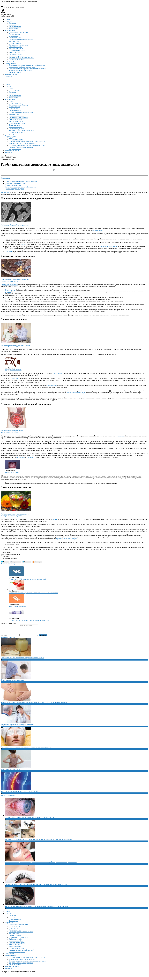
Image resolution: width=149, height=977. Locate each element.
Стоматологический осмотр (18, 32)
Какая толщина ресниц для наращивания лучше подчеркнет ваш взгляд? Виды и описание (36, 906)
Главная (7, 19)
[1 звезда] (1, 554)
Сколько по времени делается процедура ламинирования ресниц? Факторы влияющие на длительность (41, 862)
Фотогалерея (13, 28)
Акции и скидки (10, 63)
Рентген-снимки (14, 34)
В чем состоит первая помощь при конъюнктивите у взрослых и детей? (29, 817)
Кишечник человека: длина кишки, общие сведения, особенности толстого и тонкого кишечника (34, 702)
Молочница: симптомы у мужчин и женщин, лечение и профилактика (33, 593)
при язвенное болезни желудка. (67, 539)
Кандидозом (5, 192)
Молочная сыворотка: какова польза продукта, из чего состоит (22, 658)
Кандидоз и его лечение (13, 370)
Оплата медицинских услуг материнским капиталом (27, 69)
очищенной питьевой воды (76, 392)
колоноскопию (51, 385)
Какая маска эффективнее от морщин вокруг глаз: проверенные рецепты (26, 747)
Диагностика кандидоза (13, 185)
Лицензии (12, 25)
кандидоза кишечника (10, 285)
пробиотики (20, 457)
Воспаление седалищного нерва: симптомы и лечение (19, 791)
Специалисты (9, 61)
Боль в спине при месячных (10, 769)
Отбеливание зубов (15, 47)
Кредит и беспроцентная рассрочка (21, 70)
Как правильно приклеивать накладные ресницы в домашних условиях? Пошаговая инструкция (38, 839)
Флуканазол (119, 436)
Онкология (8, 252)
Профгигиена (13, 36)
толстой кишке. (57, 373)
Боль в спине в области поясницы (12, 680)
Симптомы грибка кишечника (15, 183)
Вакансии (12, 23)
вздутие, (55, 519)
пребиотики (31, 457)
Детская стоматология (16, 43)
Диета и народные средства (14, 189)
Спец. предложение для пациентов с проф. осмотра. (27, 65)
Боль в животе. (10, 290)
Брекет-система (14, 52)
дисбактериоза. (97, 230)
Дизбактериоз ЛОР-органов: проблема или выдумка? (27, 579)
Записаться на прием (12, 74)
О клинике (8, 21)
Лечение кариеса (15, 38)
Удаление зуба (14, 41)
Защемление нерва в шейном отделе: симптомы (17, 724)
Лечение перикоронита (17, 59)
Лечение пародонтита (16, 56)
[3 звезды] (3, 554)
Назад (11, 88)
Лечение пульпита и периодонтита (21, 39)
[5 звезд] (6, 554)
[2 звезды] (2, 554)
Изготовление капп (15, 54)
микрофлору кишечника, (108, 246)
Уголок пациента (15, 27)
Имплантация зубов (16, 48)
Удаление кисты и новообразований (21, 58)
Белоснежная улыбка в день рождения (22, 67)
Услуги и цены (10, 30)
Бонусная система (15, 72)
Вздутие (8, 292)
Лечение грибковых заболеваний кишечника (20, 187)
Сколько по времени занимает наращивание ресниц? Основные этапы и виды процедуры (36, 884)
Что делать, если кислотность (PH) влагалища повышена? (29, 620)
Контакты (8, 76)
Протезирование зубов (17, 50)
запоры (23, 244)
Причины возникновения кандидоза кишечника (21, 181)
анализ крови (14, 378)
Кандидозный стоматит (13, 472)
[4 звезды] (5, 554)
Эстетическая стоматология (18, 45)
